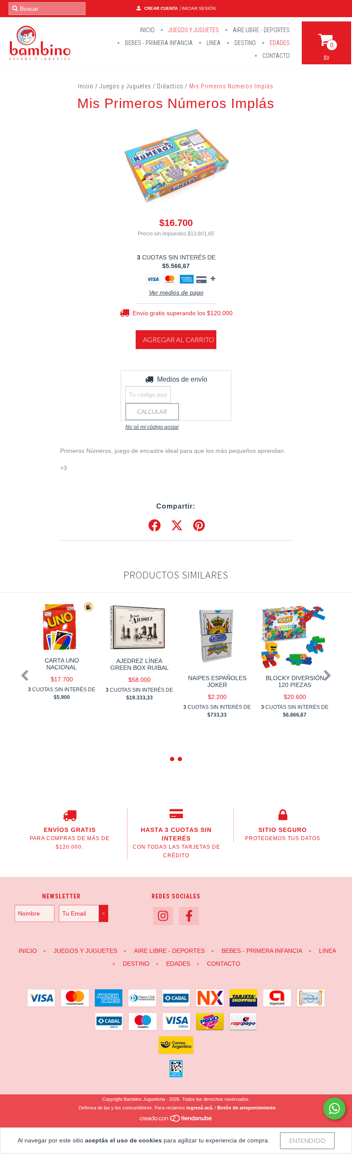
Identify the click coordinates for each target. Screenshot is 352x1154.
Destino (244, 42)
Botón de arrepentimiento (246, 1107)
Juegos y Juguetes (193, 30)
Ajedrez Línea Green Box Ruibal (139, 664)
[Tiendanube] (176, 1121)
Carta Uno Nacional (62, 664)
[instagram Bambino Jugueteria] (163, 916)
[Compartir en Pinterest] (199, 525)
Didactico (170, 86)
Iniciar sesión (198, 8)
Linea (213, 42)
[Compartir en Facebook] (155, 525)
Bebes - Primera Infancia (158, 42)
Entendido (307, 1140)
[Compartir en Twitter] (177, 525)
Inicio (147, 30)
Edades (279, 42)
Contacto (275, 55)
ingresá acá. (199, 1107)
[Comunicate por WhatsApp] (334, 1108)
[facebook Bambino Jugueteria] (189, 916)
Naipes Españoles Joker (217, 681)
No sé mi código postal (152, 427)
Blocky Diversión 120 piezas (295, 681)
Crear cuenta (161, 8)
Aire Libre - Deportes (260, 30)
